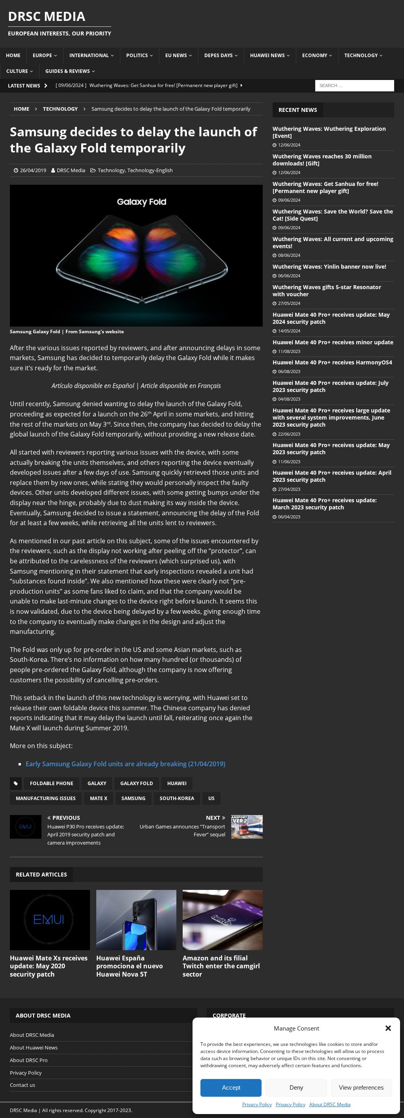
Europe (42, 55)
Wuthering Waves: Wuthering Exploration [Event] (329, 132)
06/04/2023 (289, 517)
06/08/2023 (289, 371)
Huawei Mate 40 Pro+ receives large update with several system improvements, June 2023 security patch (331, 417)
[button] (388, 1028)
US (211, 798)
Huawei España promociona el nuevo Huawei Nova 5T (129, 966)
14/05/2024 (289, 331)
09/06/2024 (289, 200)
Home (13, 55)
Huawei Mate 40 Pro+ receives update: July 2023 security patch (331, 386)
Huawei (177, 783)
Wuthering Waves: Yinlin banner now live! (329, 266)
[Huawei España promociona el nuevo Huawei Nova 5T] (136, 920)
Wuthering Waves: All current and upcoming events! (333, 242)
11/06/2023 (289, 461)
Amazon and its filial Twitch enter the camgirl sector (221, 966)
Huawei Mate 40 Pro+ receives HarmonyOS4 (332, 362)
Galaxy (97, 783)
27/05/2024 (289, 303)
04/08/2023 (289, 399)
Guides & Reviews (67, 71)
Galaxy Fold (136, 783)
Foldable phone (51, 783)
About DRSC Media (330, 1104)
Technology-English (150, 170)
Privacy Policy (257, 1104)
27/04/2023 (289, 489)
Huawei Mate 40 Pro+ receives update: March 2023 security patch (325, 503)
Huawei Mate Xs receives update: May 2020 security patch (49, 966)
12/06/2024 (289, 145)
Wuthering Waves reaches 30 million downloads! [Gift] (322, 159)
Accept (231, 1087)
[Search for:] (354, 85)
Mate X (98, 798)
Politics (137, 55)
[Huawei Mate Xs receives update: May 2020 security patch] (50, 920)
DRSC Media (71, 170)
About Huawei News (34, 1047)
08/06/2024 (289, 255)
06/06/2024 (289, 276)
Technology (361, 55)
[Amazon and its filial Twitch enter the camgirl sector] (223, 920)
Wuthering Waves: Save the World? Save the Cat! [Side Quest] (333, 215)
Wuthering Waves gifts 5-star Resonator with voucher (327, 290)
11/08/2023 (289, 351)
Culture (17, 71)
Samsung (134, 798)
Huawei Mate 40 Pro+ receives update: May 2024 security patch (331, 318)
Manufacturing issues (46, 798)
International (89, 55)
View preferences (361, 1087)
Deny (296, 1087)
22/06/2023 (289, 434)
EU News (176, 55)
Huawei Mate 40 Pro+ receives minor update (333, 342)
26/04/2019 (33, 170)
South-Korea (177, 798)
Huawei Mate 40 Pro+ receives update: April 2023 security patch (332, 476)
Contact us (22, 1084)
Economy (314, 55)
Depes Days (218, 55)
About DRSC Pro (29, 1060)
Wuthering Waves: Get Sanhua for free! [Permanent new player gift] (325, 187)
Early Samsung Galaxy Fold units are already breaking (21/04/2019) (125, 764)
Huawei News (267, 55)
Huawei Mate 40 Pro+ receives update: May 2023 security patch (331, 448)
